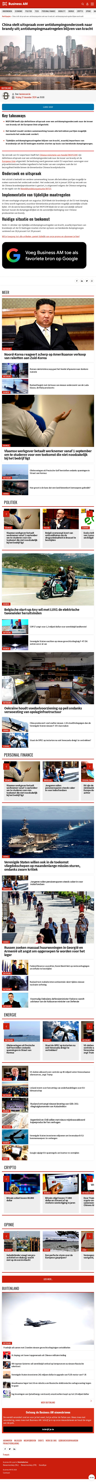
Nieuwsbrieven (30, 1440)
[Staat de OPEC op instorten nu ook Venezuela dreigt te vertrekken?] (15, 734)
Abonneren (7, 1440)
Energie (71, 11)
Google (5, 1159)
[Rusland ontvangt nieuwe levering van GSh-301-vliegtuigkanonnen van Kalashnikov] (15, 1099)
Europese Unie (9, 161)
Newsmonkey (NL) (11, 1465)
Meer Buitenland (67, 1401)
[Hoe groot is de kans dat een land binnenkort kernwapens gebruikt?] (15, 482)
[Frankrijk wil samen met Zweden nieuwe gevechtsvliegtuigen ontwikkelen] (48, 1294)
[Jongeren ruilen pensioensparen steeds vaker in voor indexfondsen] (15, 877)
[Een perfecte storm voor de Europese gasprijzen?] (61, 1232)
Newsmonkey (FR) (28, 1465)
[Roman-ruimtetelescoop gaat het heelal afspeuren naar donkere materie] (15, 364)
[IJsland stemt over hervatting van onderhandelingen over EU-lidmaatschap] (15, 1083)
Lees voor (48, 107)
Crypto (80, 11)
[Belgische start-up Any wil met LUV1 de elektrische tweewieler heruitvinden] (48, 554)
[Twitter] (10, 1448)
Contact (6, 1472)
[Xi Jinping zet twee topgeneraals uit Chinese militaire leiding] (6, 1353)
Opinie (88, 11)
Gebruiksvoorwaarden (68, 1440)
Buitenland (6, 88)
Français (6, 1454)
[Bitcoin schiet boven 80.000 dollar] (22, 1175)
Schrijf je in (48, 1429)
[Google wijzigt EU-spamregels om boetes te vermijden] (15, 1147)
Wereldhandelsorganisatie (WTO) (35, 188)
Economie (18, 11)
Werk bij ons (51, 1440)
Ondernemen (7, 11)
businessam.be (24, 93)
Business (6, 392)
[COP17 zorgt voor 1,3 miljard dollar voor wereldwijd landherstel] (15, 621)
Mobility (61, 11)
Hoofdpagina (6, 16)
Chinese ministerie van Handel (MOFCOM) (59, 155)
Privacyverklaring (11, 1443)
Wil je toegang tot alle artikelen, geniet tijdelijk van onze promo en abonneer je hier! (41, 236)
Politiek (28, 11)
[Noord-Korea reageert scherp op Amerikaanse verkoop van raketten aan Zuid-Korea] (48, 299)
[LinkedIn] (14, 1448)
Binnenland (7, 889)
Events (41, 1440)
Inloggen (18, 1440)
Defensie (6, 494)
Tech (37, 11)
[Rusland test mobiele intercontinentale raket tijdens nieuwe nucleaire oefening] (15, 977)
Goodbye (42, 1465)
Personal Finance (48, 11)
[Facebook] (5, 1448)
